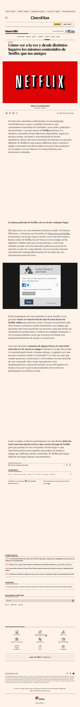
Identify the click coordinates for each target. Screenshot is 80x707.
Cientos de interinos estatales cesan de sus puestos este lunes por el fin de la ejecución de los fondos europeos (39, 587)
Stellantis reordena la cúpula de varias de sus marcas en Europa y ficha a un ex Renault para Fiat (41, 574)
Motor (53, 36)
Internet (38, 474)
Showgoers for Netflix (59, 233)
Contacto (16, 688)
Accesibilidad (62, 688)
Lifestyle (47, 36)
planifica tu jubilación (17, 642)
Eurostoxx (14, 604)
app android (63, 649)
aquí (48, 483)
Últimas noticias (11, 555)
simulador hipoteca (40, 634)
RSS (34, 690)
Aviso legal (22, 688)
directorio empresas (63, 642)
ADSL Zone (69, 31)
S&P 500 (20, 11)
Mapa (31, 690)
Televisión (52, 474)
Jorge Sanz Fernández (40, 106)
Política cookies (29, 688)
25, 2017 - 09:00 (40, 108)
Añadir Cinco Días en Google (66, 113)
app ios (40, 649)
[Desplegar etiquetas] (70, 474)
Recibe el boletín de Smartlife (19, 465)
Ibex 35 (8, 11)
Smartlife (11, 31)
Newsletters (39, 690)
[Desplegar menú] (6, 17)
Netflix (10, 474)
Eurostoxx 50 (50, 11)
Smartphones (21, 36)
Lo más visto (9, 582)
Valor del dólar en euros (69, 11)
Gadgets (41, 36)
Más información (13, 483)
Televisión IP (31, 474)
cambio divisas (40, 642)
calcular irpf (16, 634)
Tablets (28, 36)
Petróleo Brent (36, 11)
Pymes (58, 36)
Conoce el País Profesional (40, 657)
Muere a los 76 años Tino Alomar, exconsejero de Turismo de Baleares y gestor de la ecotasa (40, 564)
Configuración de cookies (40, 688)
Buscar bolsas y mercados (14, 595)
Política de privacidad (52, 688)
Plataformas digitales (19, 474)
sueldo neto (63, 634)
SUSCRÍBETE (57, 24)
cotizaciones (16, 649)
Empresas (45, 474)
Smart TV (34, 36)
